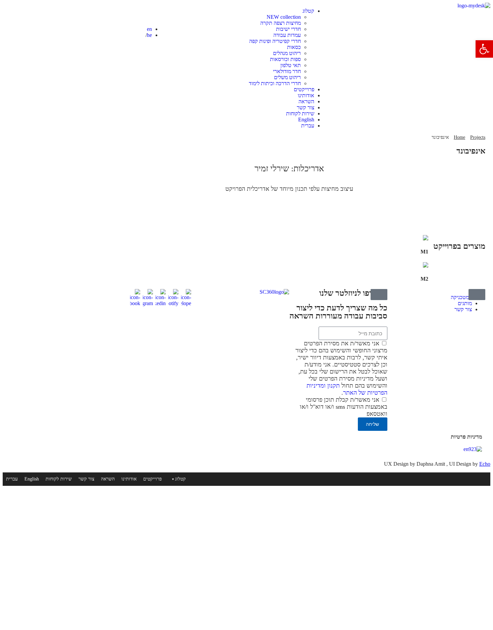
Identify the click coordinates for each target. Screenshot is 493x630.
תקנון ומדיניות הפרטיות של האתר (347, 389)
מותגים (465, 303)
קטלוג (308, 11)
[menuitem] (240, 120)
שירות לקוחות (300, 113)
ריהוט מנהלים (287, 53)
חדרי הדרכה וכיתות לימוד (275, 83)
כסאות (294, 47)
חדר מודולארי (287, 71)
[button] (484, 49)
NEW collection (284, 17)
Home (459, 137)
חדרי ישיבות (288, 29)
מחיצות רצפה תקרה (280, 23)
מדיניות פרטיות (466, 437)
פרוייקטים (304, 89)
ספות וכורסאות (285, 59)
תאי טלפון (290, 65)
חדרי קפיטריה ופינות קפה (275, 41)
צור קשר (305, 107)
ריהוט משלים (287, 77)
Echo (484, 464)
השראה (306, 101)
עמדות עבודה (287, 35)
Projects (477, 137)
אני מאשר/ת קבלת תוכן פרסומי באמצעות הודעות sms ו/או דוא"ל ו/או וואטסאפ (343, 406)
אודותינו (306, 95)
